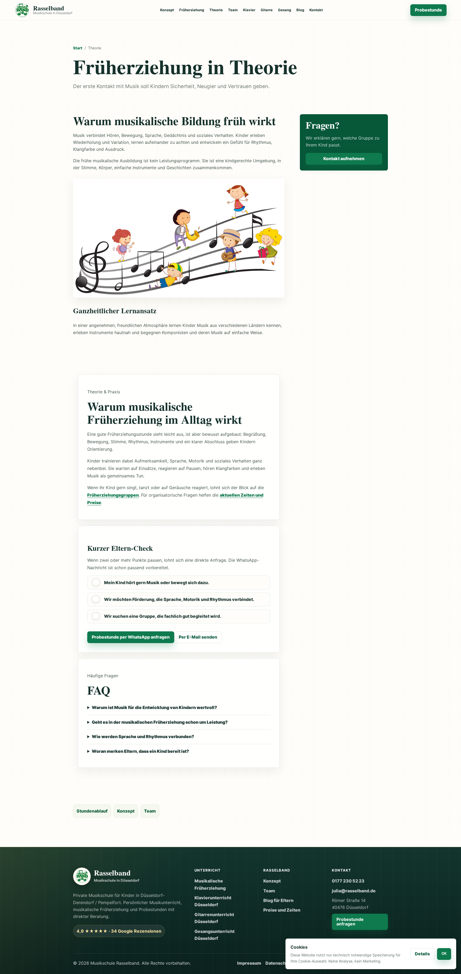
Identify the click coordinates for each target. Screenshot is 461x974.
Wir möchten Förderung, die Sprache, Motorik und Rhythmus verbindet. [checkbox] (179, 599)
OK (444, 954)
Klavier (249, 10)
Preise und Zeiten (281, 910)
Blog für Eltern (278, 900)
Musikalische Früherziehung (210, 884)
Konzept (167, 10)
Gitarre (267, 10)
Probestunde (428, 10)
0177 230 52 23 (348, 881)
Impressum (249, 963)
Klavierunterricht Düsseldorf (212, 901)
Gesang (284, 10)
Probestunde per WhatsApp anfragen (131, 637)
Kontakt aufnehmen (343, 158)
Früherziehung (191, 10)
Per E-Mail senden (198, 637)
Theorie (216, 10)
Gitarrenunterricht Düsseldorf (214, 918)
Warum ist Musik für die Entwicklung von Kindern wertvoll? (154, 707)
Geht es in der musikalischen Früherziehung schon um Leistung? (160, 722)
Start (77, 48)
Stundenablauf (92, 811)
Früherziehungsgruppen (113, 495)
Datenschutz (278, 963)
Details (422, 953)
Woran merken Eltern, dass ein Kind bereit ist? (140, 751)
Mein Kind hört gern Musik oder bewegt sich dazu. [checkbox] (156, 582)
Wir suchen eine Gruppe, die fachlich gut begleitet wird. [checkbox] (162, 616)
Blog (300, 10)
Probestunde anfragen (350, 922)
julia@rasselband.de (354, 890)
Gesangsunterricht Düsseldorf (214, 935)
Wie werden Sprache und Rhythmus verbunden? (143, 736)
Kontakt (316, 10)
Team (233, 10)
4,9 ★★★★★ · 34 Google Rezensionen (119, 931)
